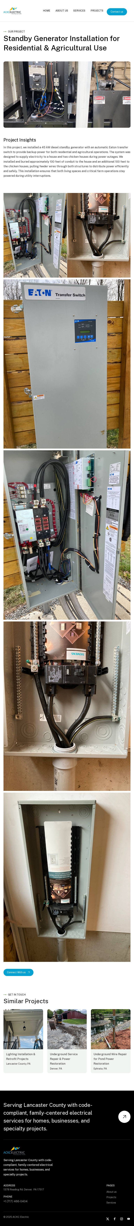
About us (111, 1191)
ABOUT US (61, 10)
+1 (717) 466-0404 (15, 1201)
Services (79, 10)
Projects (97, 10)
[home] (12, 10)
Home (46, 10)
